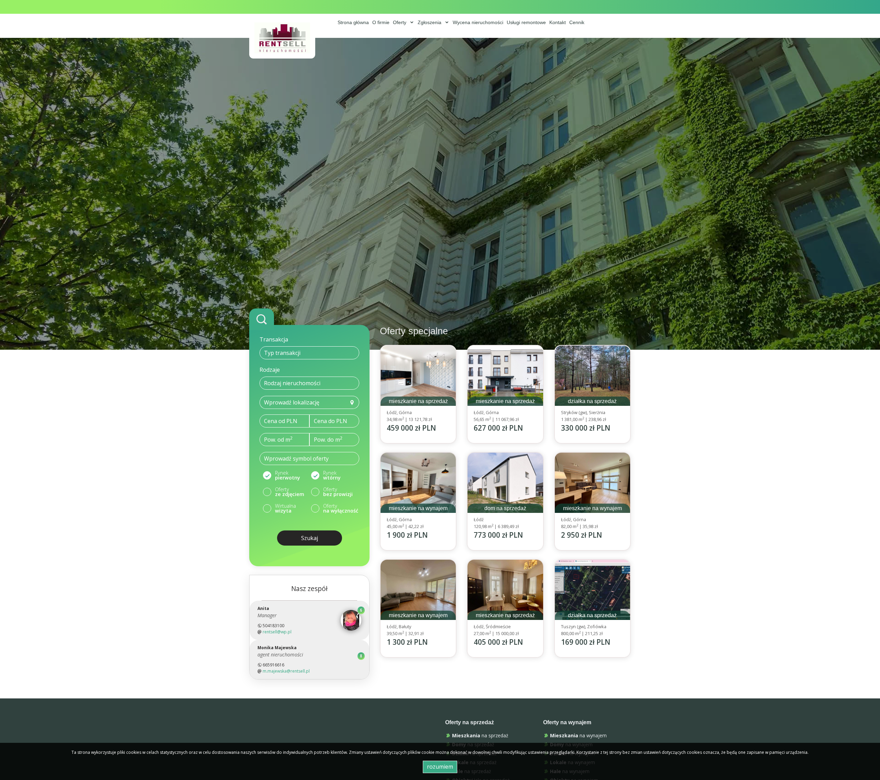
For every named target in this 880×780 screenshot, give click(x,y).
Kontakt (557, 22)
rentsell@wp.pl (277, 632)
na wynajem (578, 735)
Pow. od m (278, 439)
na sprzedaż (480, 735)
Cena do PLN (330, 421)
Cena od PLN (280, 421)
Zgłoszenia (430, 22)
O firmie (380, 22)
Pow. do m (328, 439)
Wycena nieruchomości (478, 22)
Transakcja (274, 339)
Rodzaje (270, 369)
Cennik (576, 22)
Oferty (400, 22)
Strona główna (353, 22)
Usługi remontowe (526, 22)
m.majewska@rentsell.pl (286, 671)
